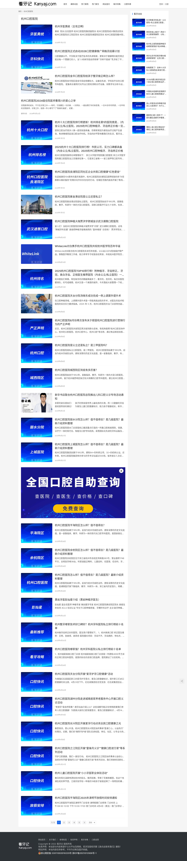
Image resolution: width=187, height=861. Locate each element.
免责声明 (73, 839)
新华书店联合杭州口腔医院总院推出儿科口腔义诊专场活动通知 (89, 396)
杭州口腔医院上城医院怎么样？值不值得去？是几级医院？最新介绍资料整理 (89, 446)
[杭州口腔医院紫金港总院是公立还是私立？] (36, 204)
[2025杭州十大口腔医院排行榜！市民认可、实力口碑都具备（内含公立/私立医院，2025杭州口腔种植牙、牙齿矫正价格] (36, 155)
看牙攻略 (116, 4)
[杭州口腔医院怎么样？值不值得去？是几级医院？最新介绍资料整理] (36, 583)
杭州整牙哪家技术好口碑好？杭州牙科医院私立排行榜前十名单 (89, 626)
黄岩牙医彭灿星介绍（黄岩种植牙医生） (78, 599)
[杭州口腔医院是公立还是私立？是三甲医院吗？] (36, 353)
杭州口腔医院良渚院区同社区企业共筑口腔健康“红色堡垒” (87, 171)
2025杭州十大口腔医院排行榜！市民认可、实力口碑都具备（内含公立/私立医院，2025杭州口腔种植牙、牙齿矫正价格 (89, 149)
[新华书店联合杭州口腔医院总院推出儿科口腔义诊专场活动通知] (36, 403)
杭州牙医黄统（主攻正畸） (70, 26)
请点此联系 (104, 846)
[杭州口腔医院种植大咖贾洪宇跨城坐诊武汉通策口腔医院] (36, 229)
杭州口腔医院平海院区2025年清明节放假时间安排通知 (86, 797)
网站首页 (41, 839)
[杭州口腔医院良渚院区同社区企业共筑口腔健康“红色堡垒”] (36, 180)
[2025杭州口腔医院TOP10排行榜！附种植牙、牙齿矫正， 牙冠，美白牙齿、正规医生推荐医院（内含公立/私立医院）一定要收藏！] (36, 279)
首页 (65, 4)
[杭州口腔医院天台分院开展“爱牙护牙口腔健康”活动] (36, 682)
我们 (112, 846)
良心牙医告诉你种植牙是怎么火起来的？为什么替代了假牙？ (156, 105)
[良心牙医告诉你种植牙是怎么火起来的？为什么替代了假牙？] (138, 106)
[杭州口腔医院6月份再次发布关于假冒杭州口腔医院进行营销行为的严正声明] (36, 328)
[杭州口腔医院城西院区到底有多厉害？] (36, 378)
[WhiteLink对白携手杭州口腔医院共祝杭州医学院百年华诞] (36, 254)
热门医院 (84, 4)
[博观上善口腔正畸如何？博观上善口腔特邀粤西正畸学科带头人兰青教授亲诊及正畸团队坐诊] (138, 130)
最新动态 (74, 4)
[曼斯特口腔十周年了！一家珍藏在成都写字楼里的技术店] (138, 118)
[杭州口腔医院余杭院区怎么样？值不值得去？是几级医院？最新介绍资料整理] (36, 558)
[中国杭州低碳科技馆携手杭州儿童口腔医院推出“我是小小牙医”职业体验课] (138, 94)
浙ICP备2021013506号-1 (84, 853)
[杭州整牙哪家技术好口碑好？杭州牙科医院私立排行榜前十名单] (36, 632)
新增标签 (63, 839)
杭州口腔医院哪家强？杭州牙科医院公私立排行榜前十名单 (88, 649)
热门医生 (95, 4)
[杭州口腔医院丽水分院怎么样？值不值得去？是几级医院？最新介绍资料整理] (36, 427)
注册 (167, 4)
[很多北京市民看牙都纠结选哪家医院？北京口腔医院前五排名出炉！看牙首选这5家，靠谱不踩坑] (138, 58)
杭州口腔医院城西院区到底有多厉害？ (76, 370)
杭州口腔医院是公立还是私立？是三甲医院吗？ (81, 345)
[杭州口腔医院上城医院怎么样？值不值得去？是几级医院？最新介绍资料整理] (36, 452)
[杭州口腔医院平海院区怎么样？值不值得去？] (36, 533)
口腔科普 (127, 4)
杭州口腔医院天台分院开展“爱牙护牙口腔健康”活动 (84, 674)
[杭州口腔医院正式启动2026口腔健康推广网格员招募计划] (36, 59)
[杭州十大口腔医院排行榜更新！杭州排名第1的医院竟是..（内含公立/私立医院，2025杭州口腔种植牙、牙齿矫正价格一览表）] (36, 130)
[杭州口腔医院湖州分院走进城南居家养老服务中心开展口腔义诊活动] (36, 706)
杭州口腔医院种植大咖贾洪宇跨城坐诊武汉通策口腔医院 (86, 221)
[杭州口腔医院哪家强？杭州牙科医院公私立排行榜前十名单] (36, 657)
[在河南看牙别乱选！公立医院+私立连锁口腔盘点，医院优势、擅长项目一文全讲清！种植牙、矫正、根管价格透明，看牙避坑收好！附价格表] (138, 23)
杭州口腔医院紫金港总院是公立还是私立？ (79, 196)
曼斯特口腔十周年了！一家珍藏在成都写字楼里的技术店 (156, 117)
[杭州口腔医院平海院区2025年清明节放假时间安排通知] (36, 806)
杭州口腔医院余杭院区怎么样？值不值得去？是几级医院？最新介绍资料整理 (89, 552)
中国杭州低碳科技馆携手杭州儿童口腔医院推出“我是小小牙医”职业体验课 (156, 93)
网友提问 (106, 4)
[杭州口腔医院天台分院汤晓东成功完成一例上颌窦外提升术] (36, 303)
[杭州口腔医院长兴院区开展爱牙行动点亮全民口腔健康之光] (36, 731)
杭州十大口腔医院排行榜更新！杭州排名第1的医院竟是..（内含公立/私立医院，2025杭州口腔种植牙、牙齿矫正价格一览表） (89, 124)
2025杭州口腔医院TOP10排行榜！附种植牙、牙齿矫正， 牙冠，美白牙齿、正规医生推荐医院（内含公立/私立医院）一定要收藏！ (89, 272)
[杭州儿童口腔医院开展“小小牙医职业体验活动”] (36, 781)
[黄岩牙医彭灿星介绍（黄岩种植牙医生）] (36, 607)
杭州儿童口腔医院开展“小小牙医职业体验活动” (81, 773)
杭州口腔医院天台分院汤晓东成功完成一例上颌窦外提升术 (88, 295)
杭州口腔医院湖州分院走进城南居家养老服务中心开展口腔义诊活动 (89, 700)
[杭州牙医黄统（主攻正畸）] (36, 34)
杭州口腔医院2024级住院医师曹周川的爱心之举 (48, 100)
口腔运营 (95, 839)
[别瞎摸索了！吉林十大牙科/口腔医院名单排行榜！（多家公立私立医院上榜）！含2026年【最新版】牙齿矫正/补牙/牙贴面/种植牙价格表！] (138, 70)
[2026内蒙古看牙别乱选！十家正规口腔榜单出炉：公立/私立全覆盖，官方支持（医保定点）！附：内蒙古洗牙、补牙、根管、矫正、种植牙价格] (138, 82)
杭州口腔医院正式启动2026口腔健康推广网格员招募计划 (87, 51)
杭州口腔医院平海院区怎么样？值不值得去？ (80, 525)
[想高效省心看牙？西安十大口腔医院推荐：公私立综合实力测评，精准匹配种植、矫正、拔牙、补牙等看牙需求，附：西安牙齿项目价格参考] (138, 35)
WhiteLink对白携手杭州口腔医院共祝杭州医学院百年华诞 (87, 246)
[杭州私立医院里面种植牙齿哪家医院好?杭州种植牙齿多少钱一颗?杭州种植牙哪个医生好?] (138, 46)
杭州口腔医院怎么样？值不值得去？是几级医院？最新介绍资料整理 (89, 576)
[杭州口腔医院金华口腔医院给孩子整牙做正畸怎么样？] (36, 84)
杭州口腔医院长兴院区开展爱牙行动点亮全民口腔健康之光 (88, 723)
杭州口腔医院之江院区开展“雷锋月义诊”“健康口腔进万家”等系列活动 (90, 750)
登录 (161, 4)
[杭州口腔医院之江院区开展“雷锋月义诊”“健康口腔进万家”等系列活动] (36, 756)
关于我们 (52, 839)
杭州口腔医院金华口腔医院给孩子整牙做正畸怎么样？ (85, 76)
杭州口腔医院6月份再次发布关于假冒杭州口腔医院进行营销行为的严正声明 (90, 322)
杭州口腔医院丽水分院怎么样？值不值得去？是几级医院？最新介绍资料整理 (89, 421)
